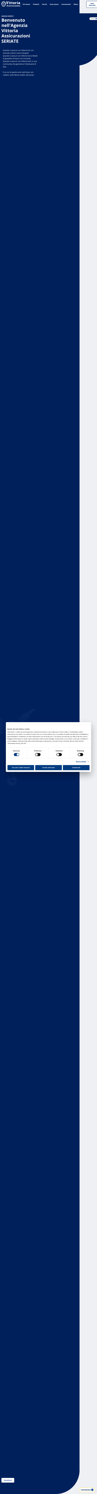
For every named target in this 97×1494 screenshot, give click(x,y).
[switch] (38, 754)
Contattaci (8, 1480)
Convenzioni (66, 4)
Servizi (44, 4)
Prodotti (36, 4)
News (76, 4)
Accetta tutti (76, 767)
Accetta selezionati (48, 767)
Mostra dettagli (81, 761)
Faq (82, 4)
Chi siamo (26, 4)
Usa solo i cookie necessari (21, 767)
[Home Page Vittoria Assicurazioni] (10, 4)
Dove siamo (54, 4)
